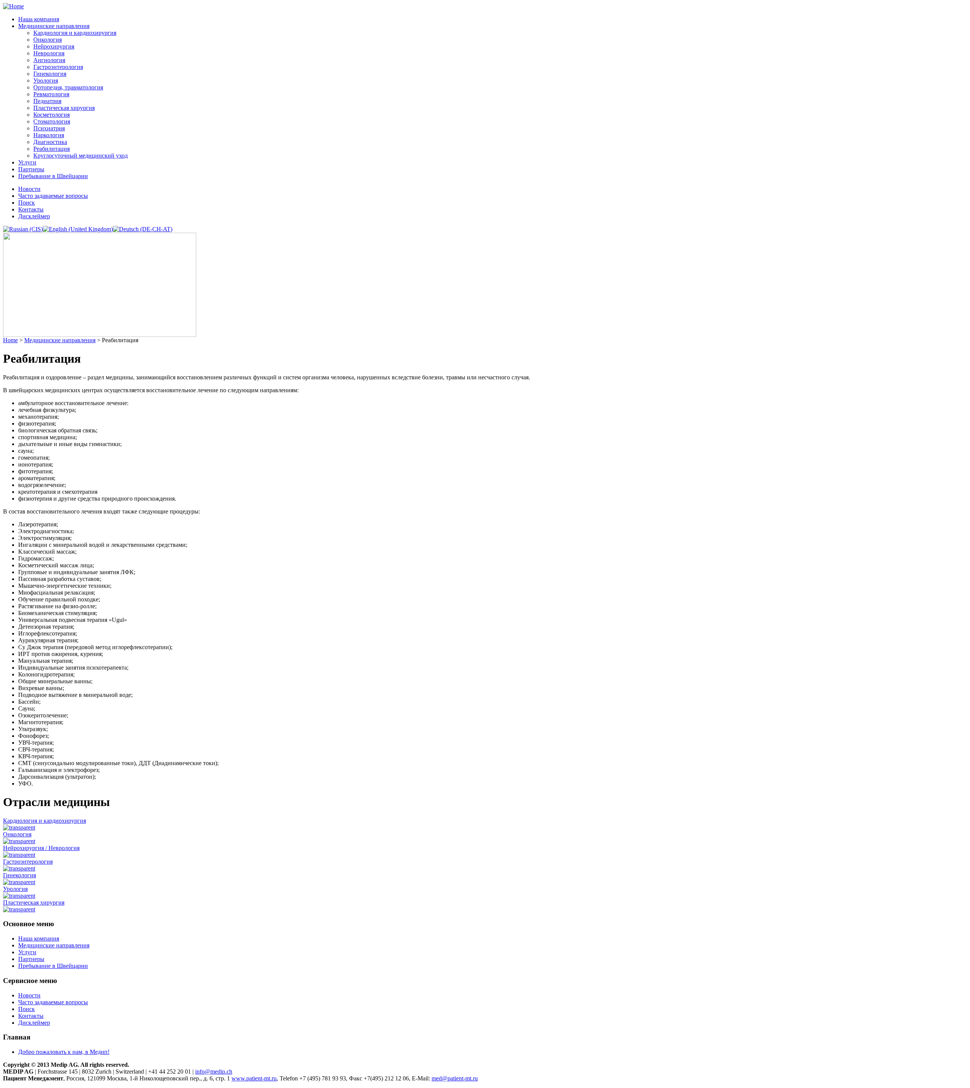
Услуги (27, 162)
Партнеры (31, 169)
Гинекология (49, 73)
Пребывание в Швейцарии (53, 176)
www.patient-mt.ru (254, 1078)
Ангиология (49, 60)
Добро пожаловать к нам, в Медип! (64, 1052)
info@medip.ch (213, 1071)
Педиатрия (47, 101)
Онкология (47, 39)
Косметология (51, 114)
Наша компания (38, 19)
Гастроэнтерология (58, 67)
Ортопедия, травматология (68, 87)
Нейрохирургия (53, 46)
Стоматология (51, 121)
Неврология (48, 53)
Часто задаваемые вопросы (53, 196)
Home (10, 340)
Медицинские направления (53, 26)
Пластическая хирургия (64, 108)
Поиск (26, 202)
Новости (29, 189)
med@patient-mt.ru (455, 1078)
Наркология (48, 135)
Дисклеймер (34, 216)
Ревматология (51, 94)
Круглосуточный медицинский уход (80, 155)
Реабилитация (51, 149)
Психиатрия (49, 128)
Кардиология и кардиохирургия (74, 33)
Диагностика (50, 142)
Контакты (31, 209)
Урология (45, 80)
